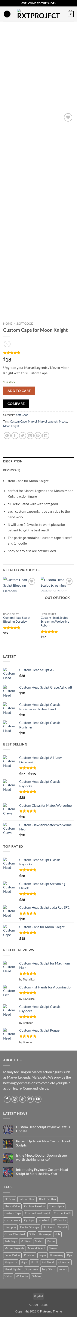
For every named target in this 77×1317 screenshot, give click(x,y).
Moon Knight (11, 426)
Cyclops (29, 1220)
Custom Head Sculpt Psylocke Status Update (43, 1129)
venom (63, 1269)
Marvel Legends (48, 421)
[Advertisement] (38, 62)
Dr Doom (48, 1227)
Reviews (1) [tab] (11, 470)
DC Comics (60, 1220)
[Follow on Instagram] (14, 1099)
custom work (12, 1220)
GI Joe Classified (14, 1234)
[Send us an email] (30, 1099)
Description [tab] (12, 461)
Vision (8, 1276)
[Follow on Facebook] (7, 1099)
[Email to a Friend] (30, 435)
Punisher (29, 1255)
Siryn (24, 1262)
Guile (32, 1234)
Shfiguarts (10, 1262)
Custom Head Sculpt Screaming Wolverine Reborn (55, 621)
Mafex (39, 1241)
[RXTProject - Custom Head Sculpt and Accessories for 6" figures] (38, 14)
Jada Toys (10, 1241)
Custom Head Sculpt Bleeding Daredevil (16, 619)
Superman (31, 1269)
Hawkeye (45, 1234)
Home (7, 323)
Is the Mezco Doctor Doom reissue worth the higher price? (41, 1157)
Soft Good (25, 323)
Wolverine (22, 1276)
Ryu (69, 1255)
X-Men (36, 1276)
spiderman (64, 1262)
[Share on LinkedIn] (45, 435)
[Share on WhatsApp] (7, 435)
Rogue (42, 1255)
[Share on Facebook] (14, 435)
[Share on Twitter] (22, 435)
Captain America (34, 1206)
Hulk (57, 1234)
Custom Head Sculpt (37, 1213)
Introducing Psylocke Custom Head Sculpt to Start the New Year (42, 1171)
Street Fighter (13, 1269)
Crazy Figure (56, 1206)
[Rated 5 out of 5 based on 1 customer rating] (38, 352)
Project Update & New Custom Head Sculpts (43, 1143)
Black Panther (47, 1199)
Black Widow (12, 1206)
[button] (7, 14)
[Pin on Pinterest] (37, 435)
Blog (44, 1304)
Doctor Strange (29, 1227)
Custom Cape (18, 421)
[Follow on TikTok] (22, 1099)
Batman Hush (27, 1199)
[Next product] (7, 344)
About (33, 1304)
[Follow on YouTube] (37, 1099)
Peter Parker (12, 1255)
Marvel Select (36, 1248)
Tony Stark (48, 1269)
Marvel (32, 421)
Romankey (56, 1255)
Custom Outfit (62, 1213)
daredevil (43, 1220)
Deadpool (10, 1227)
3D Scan (9, 1199)
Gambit (62, 1227)
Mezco (63, 421)
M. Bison (26, 1241)
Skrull (34, 1262)
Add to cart (19, 391)
